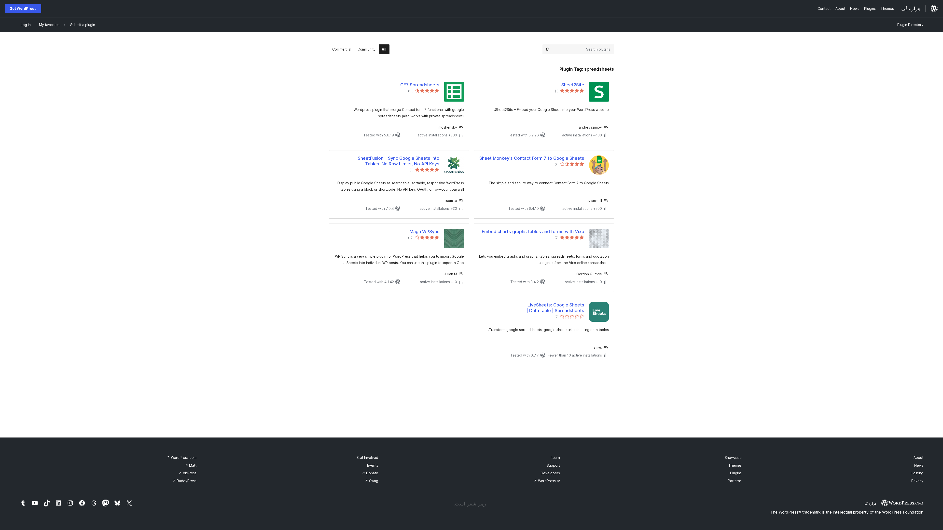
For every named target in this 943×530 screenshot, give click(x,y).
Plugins (736, 473)
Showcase (733, 457)
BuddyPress (184, 481)
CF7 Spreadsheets (419, 84)
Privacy (917, 481)
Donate (370, 473)
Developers (550, 473)
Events (372, 465)
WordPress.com (181, 457)
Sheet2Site (572, 84)
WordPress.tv (547, 481)
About (918, 457)
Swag (371, 481)
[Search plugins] (547, 49)
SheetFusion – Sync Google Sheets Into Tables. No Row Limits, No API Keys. (398, 161)
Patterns (735, 481)
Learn (555, 457)
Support (553, 465)
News (918, 465)
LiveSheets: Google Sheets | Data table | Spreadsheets (555, 307)
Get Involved (367, 457)
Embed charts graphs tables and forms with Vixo (533, 231)
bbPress (187, 473)
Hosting (917, 473)
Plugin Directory (910, 25)
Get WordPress (23, 8)
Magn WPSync (424, 231)
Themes (735, 465)
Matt (190, 465)
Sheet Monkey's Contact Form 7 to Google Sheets (531, 158)
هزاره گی (870, 503)
